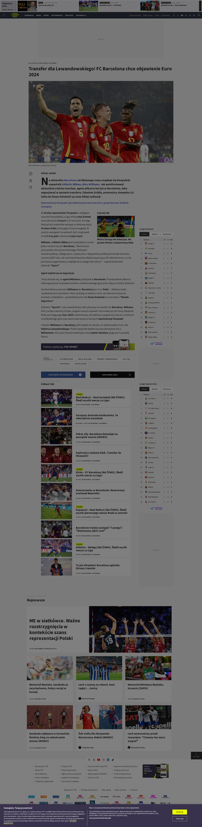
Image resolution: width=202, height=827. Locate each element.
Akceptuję (179, 812)
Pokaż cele (179, 819)
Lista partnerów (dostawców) (100, 818)
